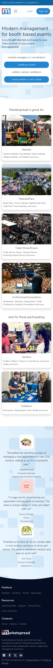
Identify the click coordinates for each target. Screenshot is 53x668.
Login (30, 11)
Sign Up (43, 11)
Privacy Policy (34, 605)
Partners (13, 623)
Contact (22, 623)
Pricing (26, 592)
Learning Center (9, 605)
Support (22, 605)
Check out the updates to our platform (19, 2)
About (4, 623)
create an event (26, 64)
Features (6, 592)
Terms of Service (9, 610)
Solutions (16, 592)
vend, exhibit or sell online (26, 79)
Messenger (36, 592)
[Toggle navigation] (15, 11)
